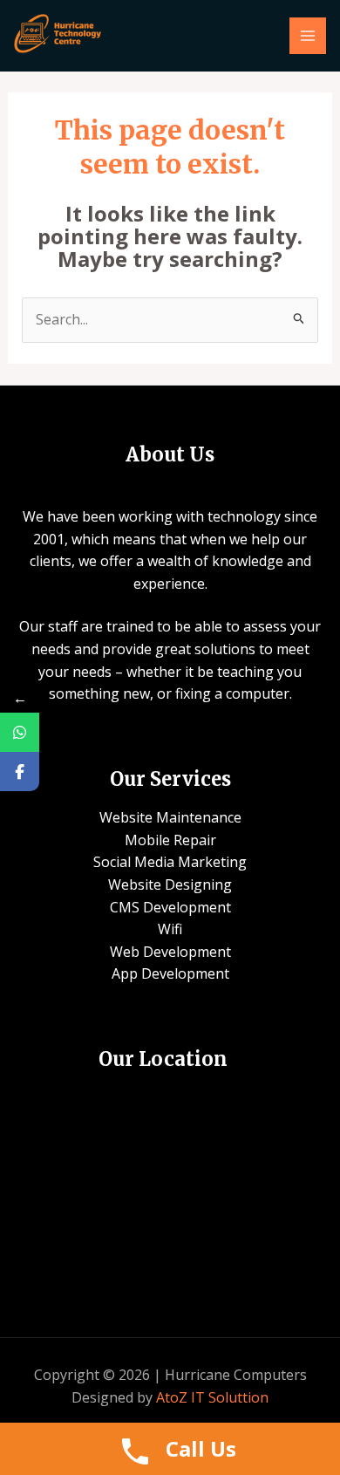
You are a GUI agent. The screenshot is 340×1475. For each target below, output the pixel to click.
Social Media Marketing (170, 861)
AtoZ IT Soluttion (212, 1397)
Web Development (170, 951)
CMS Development (170, 907)
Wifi (170, 929)
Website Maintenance (170, 817)
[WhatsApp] (19, 732)
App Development (170, 973)
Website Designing (170, 884)
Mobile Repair (170, 840)
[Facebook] (19, 771)
